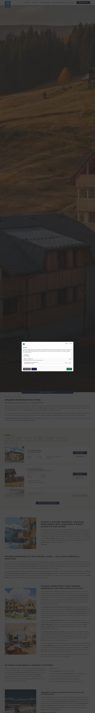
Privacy (70, 343)
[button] (69, 362)
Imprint (66, 343)
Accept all (69, 369)
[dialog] (47, 356)
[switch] (70, 359)
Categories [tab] (26, 354)
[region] (47, 356)
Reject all (34, 369)
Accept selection (27, 369)
